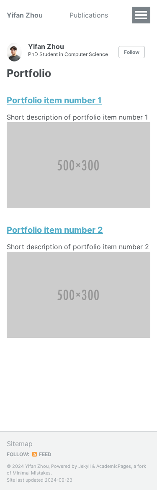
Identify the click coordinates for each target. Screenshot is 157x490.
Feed (44, 454)
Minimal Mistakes (32, 473)
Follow (131, 52)
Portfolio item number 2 (55, 230)
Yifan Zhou (25, 15)
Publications (88, 15)
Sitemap (20, 443)
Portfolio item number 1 (54, 100)
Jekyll (84, 466)
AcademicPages (113, 466)
